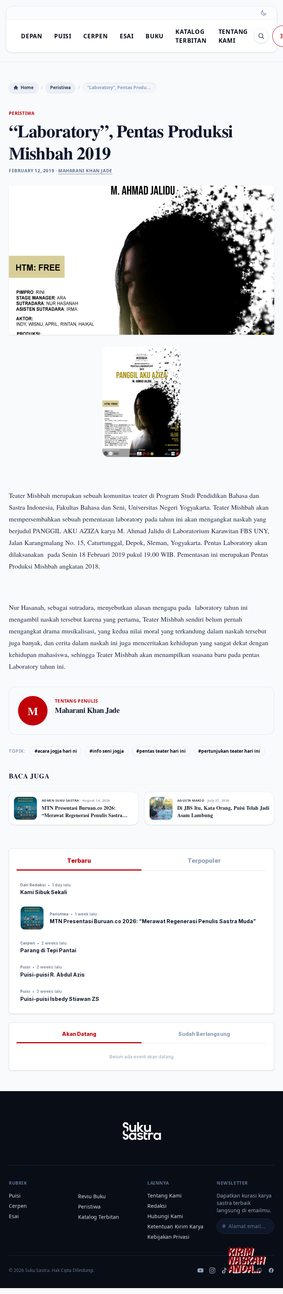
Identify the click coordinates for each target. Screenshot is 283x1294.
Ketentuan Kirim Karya (175, 1226)
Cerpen (95, 36)
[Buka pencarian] (261, 36)
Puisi (62, 36)
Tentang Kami (164, 1195)
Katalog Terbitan (98, 1216)
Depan (31, 36)
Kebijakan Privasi (168, 1236)
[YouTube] (200, 1270)
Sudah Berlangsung (204, 1034)
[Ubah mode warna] (263, 12)
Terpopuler (204, 860)
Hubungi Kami (165, 1216)
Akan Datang (79, 1034)
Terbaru (79, 860)
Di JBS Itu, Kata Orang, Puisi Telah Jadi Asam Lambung (223, 811)
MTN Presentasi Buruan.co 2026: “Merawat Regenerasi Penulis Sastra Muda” (82, 815)
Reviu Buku (92, 1196)
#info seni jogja (107, 751)
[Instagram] (212, 1270)
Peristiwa (60, 87)
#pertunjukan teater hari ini (229, 751)
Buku (155, 36)
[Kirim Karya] (248, 1259)
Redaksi (157, 1205)
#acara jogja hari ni (56, 751)
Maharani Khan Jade (85, 171)
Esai (127, 36)
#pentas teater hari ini (161, 751)
